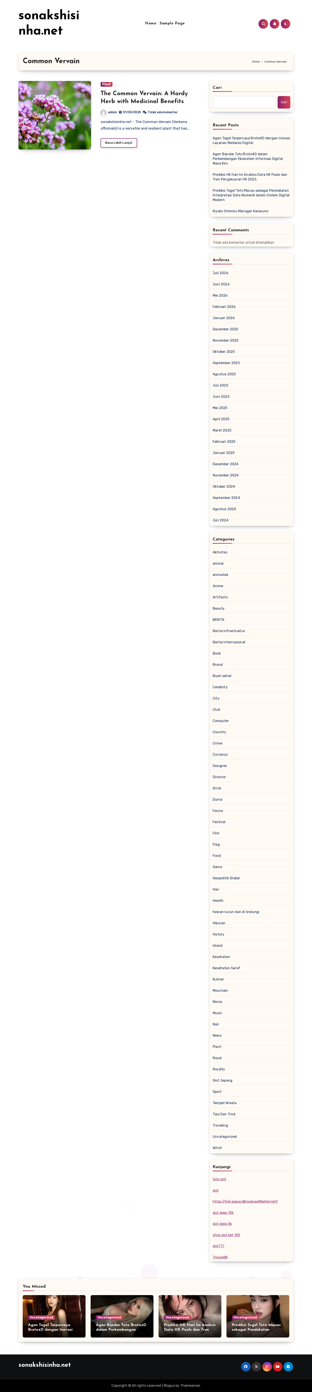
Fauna (218, 811)
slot (216, 1190)
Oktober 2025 (224, 352)
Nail (216, 1024)
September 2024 (226, 498)
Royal (217, 1058)
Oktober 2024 (224, 486)
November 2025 (226, 340)
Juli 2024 (220, 520)
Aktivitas (220, 552)
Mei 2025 (220, 408)
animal (218, 563)
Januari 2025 (224, 453)
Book (217, 653)
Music (217, 1013)
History (218, 934)
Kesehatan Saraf (226, 968)
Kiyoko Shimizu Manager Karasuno (240, 211)
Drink (217, 788)
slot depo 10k (223, 1213)
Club (216, 710)
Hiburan (219, 923)
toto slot (219, 1179)
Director (219, 777)
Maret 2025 (222, 430)
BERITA (218, 620)
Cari (217, 88)
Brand (218, 665)
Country (219, 732)
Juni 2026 (221, 284)
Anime (218, 586)
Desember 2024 (226, 464)
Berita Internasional (229, 642)
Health (218, 901)
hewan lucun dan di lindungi (236, 912)
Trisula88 (220, 1257)
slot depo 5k (222, 1224)
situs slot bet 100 (226, 1235)
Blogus (169, 1386)
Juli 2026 (220, 273)
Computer (221, 721)
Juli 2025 (220, 385)
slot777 (218, 1246)
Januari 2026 (224, 318)
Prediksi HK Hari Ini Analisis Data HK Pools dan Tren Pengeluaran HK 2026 (250, 177)
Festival (219, 822)
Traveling (220, 1125)
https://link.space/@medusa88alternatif (245, 1201)
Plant (106, 84)
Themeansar (190, 1386)
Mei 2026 (220, 295)
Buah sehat (222, 676)
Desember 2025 (225, 329)
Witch (217, 1148)
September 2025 (226, 363)
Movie (217, 1002)
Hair (216, 889)
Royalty (219, 1069)
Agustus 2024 (224, 509)
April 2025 (221, 419)
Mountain (220, 991)
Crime (217, 743)
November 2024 (226, 475)
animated (220, 575)
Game (217, 867)
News (217, 1035)
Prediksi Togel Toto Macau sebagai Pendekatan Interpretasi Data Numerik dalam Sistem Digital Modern (251, 195)
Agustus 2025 (224, 374)
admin (112, 112)
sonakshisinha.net (44, 1365)
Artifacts (220, 597)
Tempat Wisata (225, 1103)
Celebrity (220, 687)
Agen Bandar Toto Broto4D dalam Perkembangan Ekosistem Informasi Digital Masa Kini (248, 158)
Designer (220, 766)
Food (217, 856)
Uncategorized (225, 1137)
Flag (216, 844)
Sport (217, 1092)
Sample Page (172, 23)
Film (216, 833)
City (216, 698)
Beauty (219, 608)
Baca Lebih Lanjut (118, 143)
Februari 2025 (224, 442)
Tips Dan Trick (224, 1114)
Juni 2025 (221, 397)
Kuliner (218, 979)
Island (217, 946)
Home (150, 23)
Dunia (217, 799)
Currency (220, 755)
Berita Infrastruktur (229, 631)
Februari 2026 (224, 307)
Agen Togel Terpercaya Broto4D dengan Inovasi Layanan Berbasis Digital (251, 140)
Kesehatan (221, 957)
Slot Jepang (222, 1080)
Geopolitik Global (226, 878)
